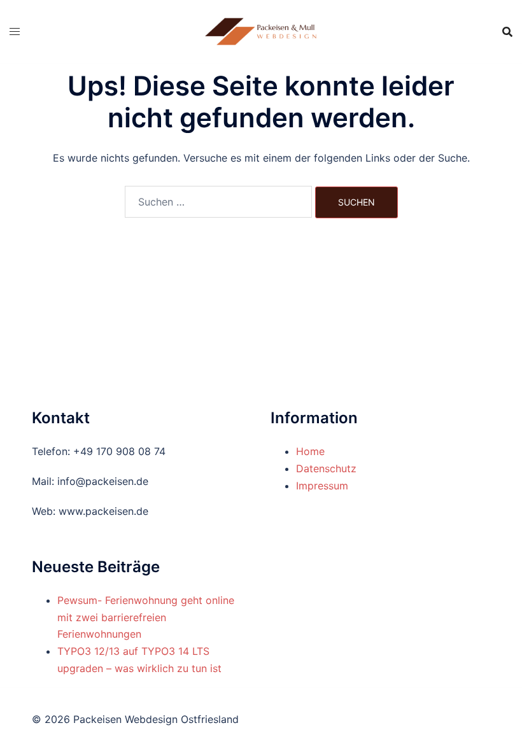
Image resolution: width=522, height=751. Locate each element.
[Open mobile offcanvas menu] (15, 31)
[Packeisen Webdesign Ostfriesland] (260, 30)
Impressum (322, 485)
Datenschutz (326, 468)
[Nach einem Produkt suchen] (507, 32)
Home (310, 451)
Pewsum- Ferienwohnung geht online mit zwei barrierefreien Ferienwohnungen (145, 617)
